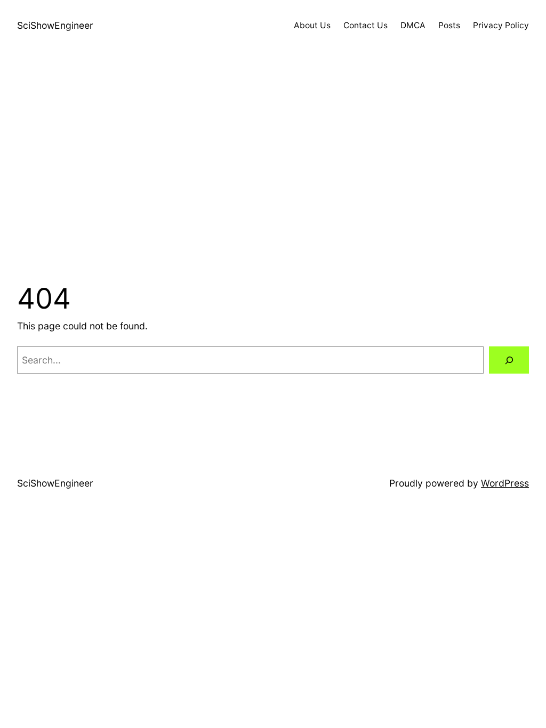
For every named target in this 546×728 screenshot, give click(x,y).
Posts (449, 25)
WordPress (505, 483)
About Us (312, 25)
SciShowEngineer (55, 25)
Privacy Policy (501, 25)
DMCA (412, 25)
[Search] (509, 360)
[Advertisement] (273, 164)
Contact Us (365, 25)
